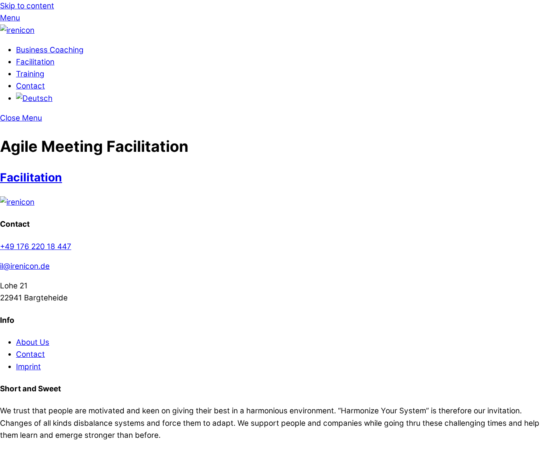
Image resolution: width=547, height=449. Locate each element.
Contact (30, 86)
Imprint (28, 366)
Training (30, 74)
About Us (32, 342)
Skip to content (27, 5)
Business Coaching (50, 49)
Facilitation (35, 61)
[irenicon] (17, 30)
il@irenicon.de (25, 266)
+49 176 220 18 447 (35, 246)
